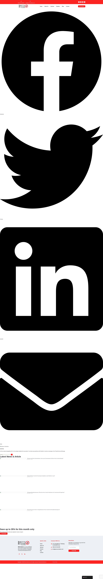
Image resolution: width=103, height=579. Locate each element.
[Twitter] (81, 2)
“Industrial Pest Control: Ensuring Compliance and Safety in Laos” (41, 475)
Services (52, 6)
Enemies (58, 6)
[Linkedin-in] (84, 2)
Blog (63, 6)
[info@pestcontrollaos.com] (30, 1)
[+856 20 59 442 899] (21, 1)
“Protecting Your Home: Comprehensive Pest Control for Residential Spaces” (43, 509)
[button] (51, 62)
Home (41, 6)
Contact (67, 6)
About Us (46, 6)
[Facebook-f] (79, 2)
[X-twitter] (22, 554)
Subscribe (74, 550)
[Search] (12, 454)
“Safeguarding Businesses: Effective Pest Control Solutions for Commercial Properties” (46, 492)
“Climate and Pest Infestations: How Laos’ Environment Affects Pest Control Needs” (45, 458)
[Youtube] (82, 2)
